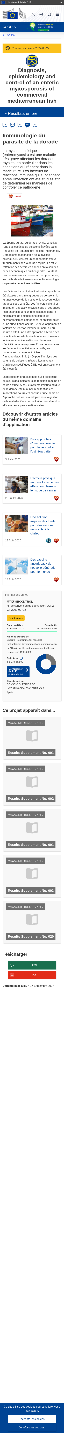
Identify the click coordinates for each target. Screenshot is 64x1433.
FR (27, 124)
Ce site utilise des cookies (20, 1406)
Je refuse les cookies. (32, 1427)
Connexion (33, 14)
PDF (35, 974)
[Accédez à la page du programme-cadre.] (32, 60)
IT (35, 124)
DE (5, 124)
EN (12, 124)
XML (35, 965)
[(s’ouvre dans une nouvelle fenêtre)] (14, 13)
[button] (41, 14)
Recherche (49, 14)
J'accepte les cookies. (32, 1419)
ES (20, 124)
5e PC (11, 35)
